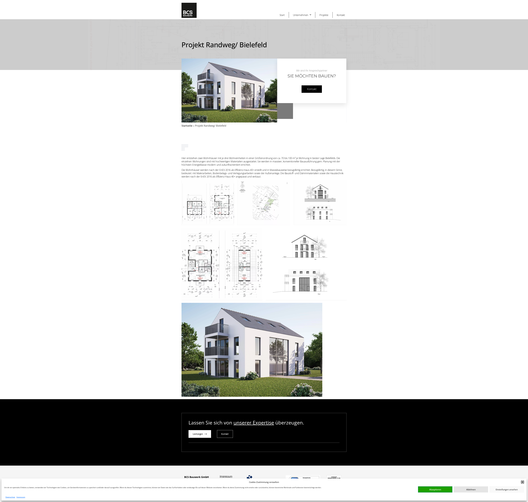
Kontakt (341, 15)
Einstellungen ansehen (507, 489)
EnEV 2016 (225, 170)
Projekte (323, 15)
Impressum (20, 497)
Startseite (187, 125)
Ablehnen (471, 489)
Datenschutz (10, 497)
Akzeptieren (435, 489)
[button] (522, 482)
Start (282, 15)
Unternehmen (300, 15)
